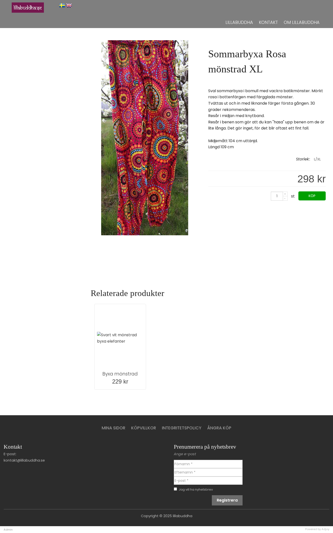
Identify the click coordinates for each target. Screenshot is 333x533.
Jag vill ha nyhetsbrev (196, 489)
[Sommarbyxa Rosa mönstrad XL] (144, 234)
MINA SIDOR (113, 428)
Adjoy (325, 529)
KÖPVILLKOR (143, 428)
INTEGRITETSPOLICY (181, 428)
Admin (8, 530)
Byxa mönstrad (120, 374)
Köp (312, 195)
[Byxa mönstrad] (120, 338)
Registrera (227, 500)
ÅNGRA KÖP (219, 428)
